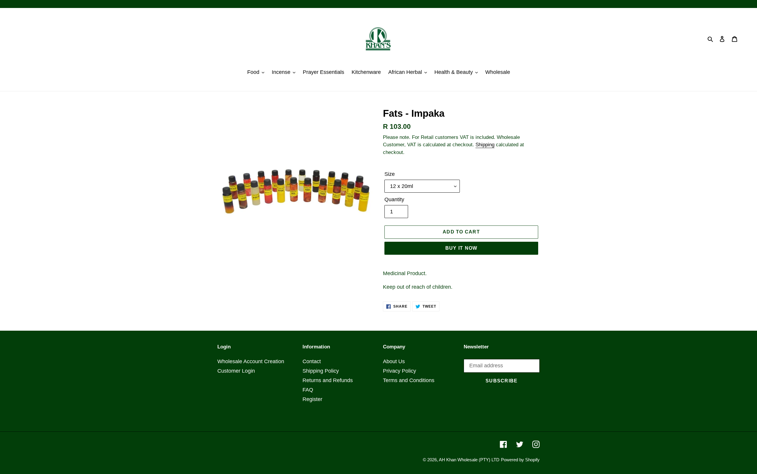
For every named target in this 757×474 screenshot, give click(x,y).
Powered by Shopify (520, 459)
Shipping (484, 144)
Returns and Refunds (328, 380)
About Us (394, 361)
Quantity (394, 199)
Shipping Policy (321, 371)
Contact (312, 361)
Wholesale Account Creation (250, 361)
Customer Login (236, 371)
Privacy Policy (399, 371)
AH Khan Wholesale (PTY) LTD (469, 459)
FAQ (308, 390)
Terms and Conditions (408, 380)
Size (389, 174)
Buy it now (461, 248)
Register (312, 399)
